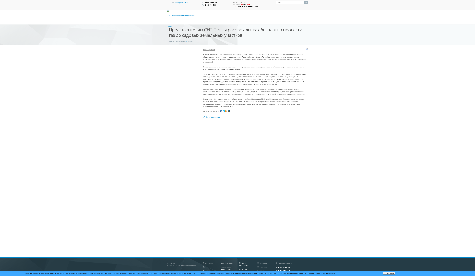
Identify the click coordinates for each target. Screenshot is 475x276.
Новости (190, 41)
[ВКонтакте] (221, 111)
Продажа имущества (243, 264)
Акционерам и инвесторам (226, 268)
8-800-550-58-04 (211, 5)
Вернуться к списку (213, 117)
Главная (171, 41)
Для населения (181, 41)
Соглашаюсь (389, 273)
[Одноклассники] (226, 111)
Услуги (205, 267)
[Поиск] (306, 2)
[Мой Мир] (229, 111)
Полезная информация (244, 270)
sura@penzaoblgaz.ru (182, 2)
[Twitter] (224, 111)
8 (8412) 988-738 (211, 2)
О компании (208, 263)
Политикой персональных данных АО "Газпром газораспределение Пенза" (307, 273)
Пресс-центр (262, 267)
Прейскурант (262, 263)
